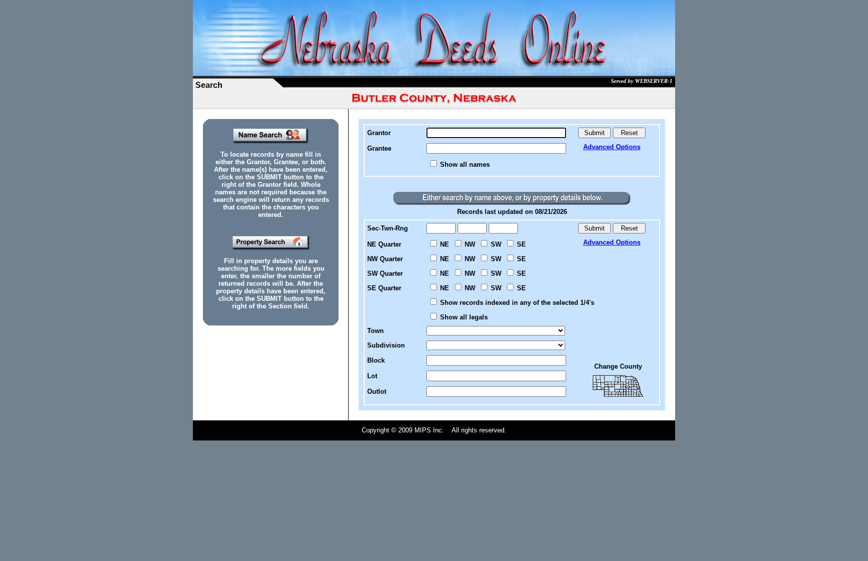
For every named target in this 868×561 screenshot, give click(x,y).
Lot (372, 376)
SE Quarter (384, 288)
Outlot (376, 391)
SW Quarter (385, 273)
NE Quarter (384, 244)
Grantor (379, 133)
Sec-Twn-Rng (387, 228)
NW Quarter (385, 259)
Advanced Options (611, 147)
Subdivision (386, 345)
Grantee (379, 148)
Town (375, 330)
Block (376, 360)
